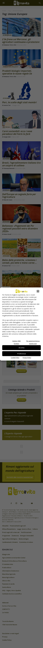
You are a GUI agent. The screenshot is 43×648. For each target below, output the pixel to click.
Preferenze (21, 354)
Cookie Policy (15, 357)
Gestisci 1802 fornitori (16, 342)
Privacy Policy (27, 357)
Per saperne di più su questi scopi (33, 342)
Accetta (21, 348)
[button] (38, 291)
